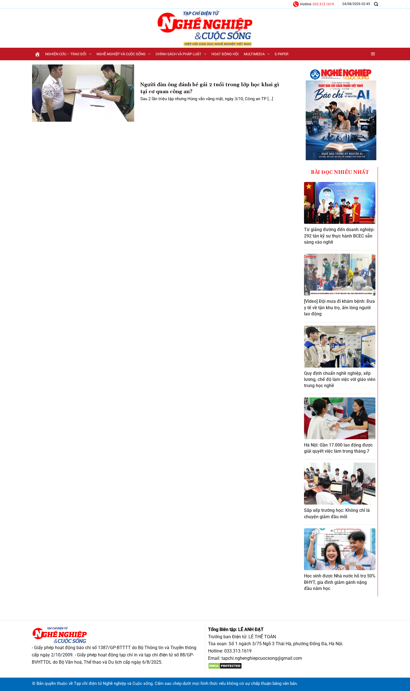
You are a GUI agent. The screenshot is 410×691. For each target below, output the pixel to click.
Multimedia (254, 54)
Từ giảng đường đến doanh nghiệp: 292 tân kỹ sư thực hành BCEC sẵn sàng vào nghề (339, 236)
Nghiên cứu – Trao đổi (65, 54)
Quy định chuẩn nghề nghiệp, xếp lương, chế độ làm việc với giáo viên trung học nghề (339, 379)
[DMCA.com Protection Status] (225, 665)
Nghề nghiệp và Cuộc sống (121, 54)
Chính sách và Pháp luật (178, 54)
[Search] (376, 4)
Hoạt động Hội (225, 54)
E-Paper (281, 54)
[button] (373, 54)
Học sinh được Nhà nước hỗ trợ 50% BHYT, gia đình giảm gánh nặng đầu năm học (339, 582)
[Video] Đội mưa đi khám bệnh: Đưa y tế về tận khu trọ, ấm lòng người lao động (339, 307)
